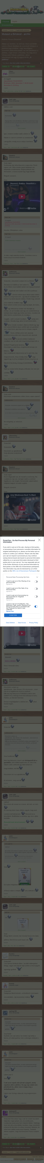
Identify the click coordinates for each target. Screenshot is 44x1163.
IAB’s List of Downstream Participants (24, 571)
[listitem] (22, 577)
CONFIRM (13, 615)
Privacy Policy (33, 622)
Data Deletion (10, 622)
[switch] (36, 582)
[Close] (40, 541)
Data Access (22, 622)
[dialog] (22, 582)
